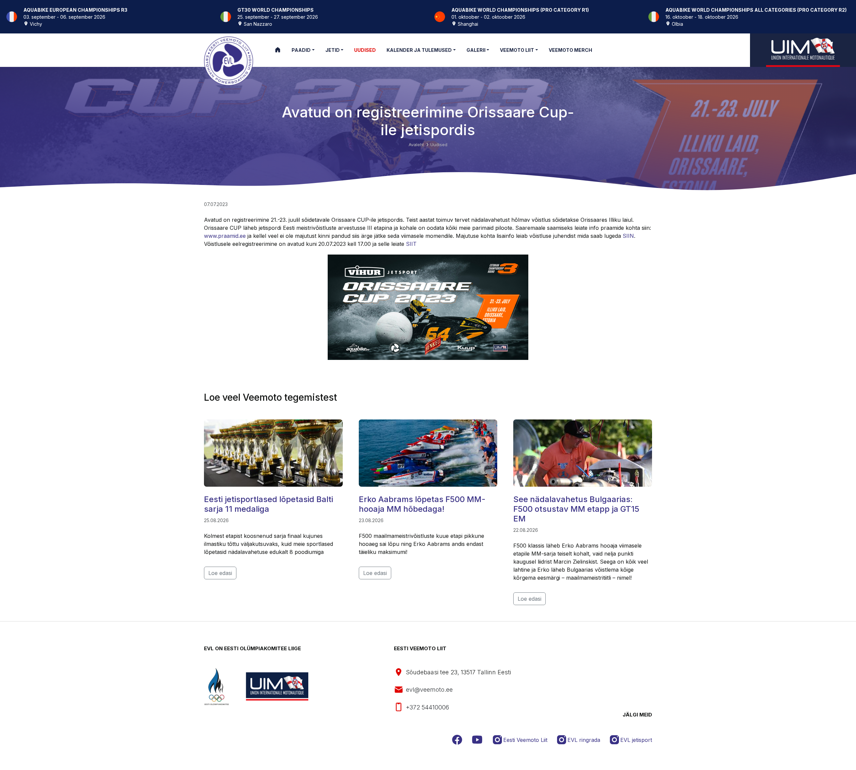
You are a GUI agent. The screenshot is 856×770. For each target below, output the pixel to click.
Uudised (438, 144)
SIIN (628, 235)
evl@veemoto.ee (429, 689)
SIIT (411, 243)
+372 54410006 (427, 707)
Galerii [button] (476, 50)
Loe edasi (220, 573)
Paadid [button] (301, 50)
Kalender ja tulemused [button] (419, 50)
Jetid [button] (332, 50)
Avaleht (416, 144)
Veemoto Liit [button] (517, 50)
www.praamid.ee (225, 235)
